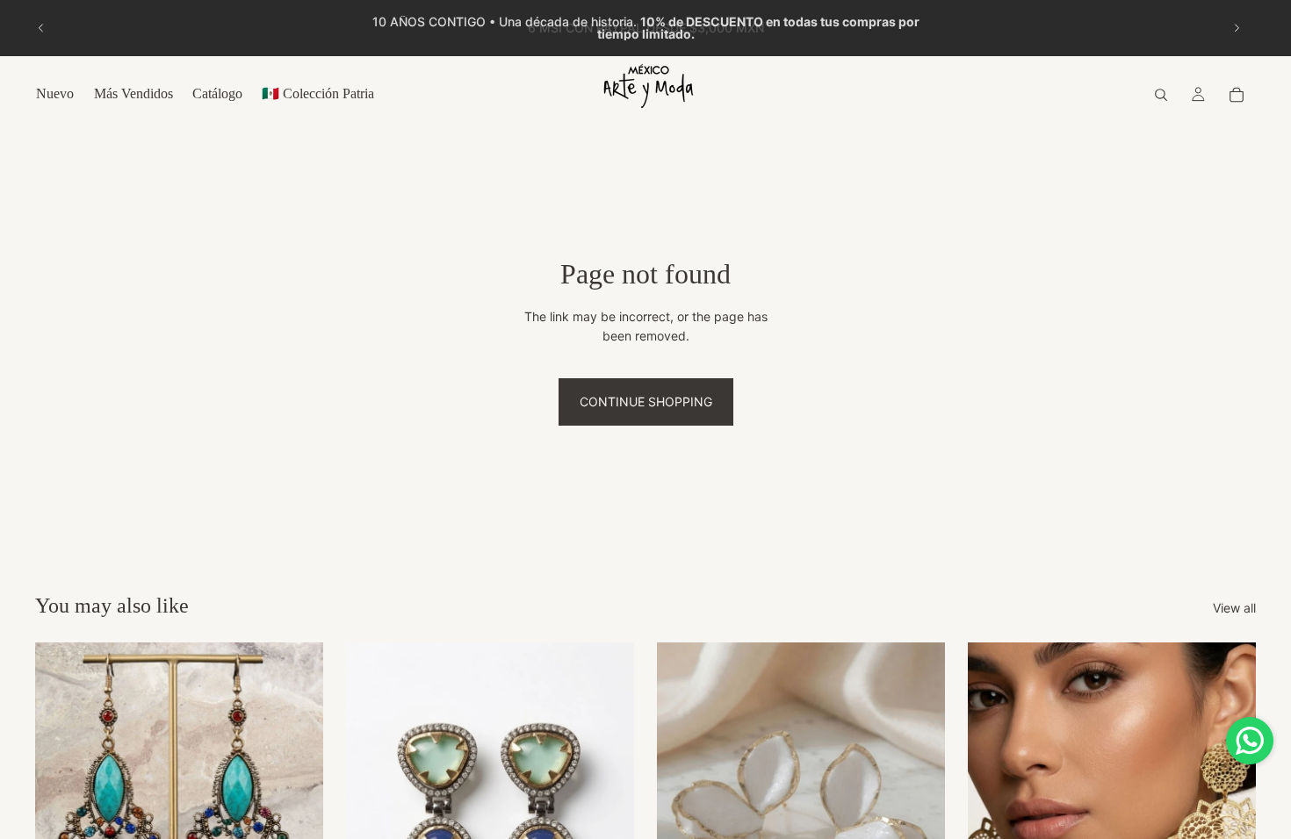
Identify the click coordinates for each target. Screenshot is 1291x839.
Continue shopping (646, 401)
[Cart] (1236, 94)
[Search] (1161, 94)
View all (1234, 607)
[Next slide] (1236, 28)
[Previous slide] (41, 28)
